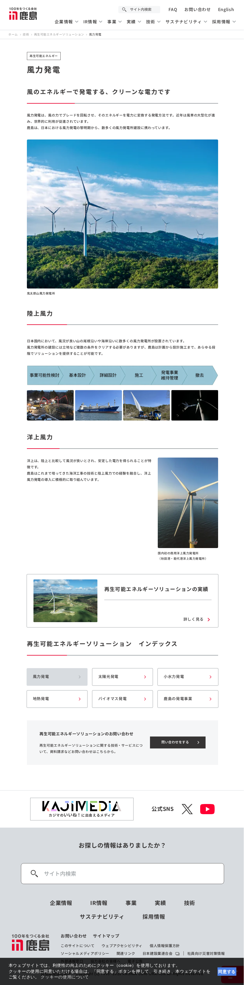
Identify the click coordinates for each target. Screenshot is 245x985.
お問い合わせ (197, 9)
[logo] (31, 948)
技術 (26, 34)
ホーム (13, 34)
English (226, 9)
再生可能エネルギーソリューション (59, 34)
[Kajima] (23, 13)
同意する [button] (227, 971)
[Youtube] (207, 809)
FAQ (173, 9)
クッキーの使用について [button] (65, 977)
